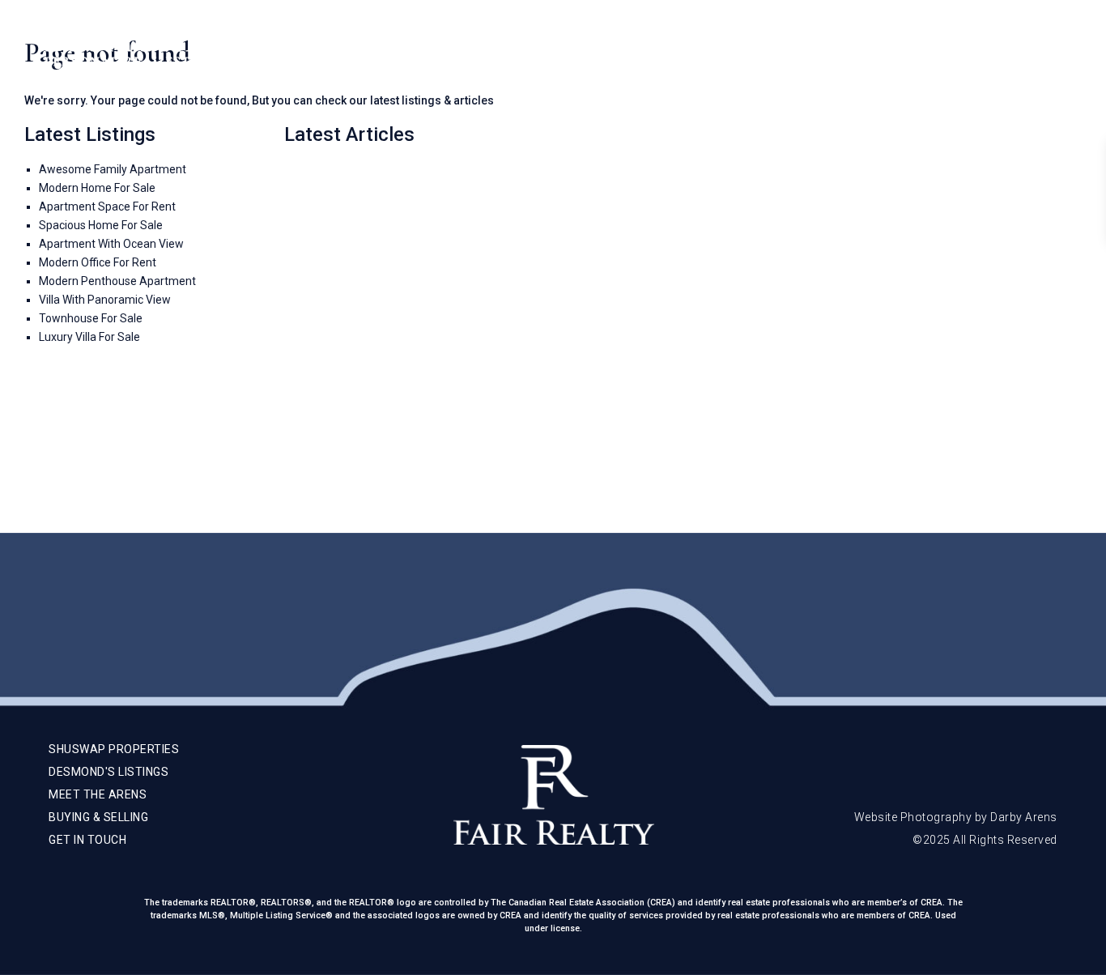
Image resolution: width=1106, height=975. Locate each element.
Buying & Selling (867, 48)
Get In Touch (976, 48)
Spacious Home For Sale (101, 225)
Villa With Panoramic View (105, 299)
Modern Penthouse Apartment (117, 281)
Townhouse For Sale (91, 318)
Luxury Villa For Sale (89, 336)
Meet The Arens (748, 48)
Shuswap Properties (618, 48)
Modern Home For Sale (97, 187)
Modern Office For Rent (97, 262)
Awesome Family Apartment (112, 169)
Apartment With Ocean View (111, 243)
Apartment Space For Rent (107, 206)
